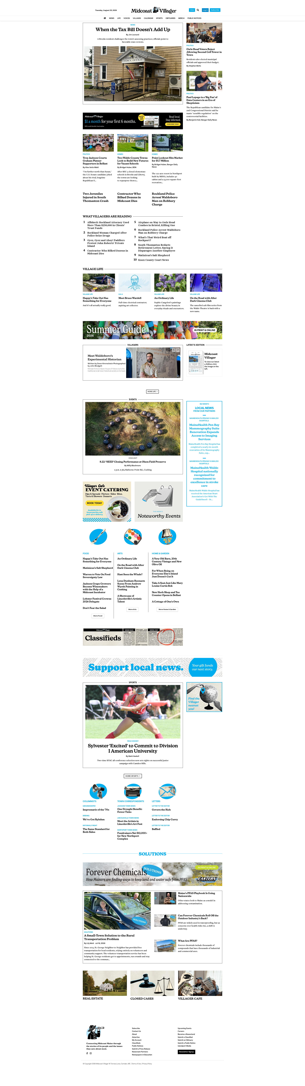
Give (192, 10)
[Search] (198, 10)
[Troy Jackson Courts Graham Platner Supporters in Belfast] (98, 143)
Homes (120, 154)
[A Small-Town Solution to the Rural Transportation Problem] (117, 902)
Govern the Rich (161, 801)
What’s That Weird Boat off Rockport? (154, 239)
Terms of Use (136, 1055)
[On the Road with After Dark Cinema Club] (206, 283)
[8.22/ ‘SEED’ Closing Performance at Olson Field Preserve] (132, 420)
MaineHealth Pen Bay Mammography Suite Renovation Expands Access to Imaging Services (204, 423)
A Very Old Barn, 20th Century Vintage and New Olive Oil (167, 553)
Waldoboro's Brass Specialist (108, 350)
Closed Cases (142, 990)
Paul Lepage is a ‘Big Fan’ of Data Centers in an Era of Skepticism (201, 100)
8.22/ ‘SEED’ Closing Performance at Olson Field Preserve (133, 453)
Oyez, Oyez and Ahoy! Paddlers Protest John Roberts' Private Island (106, 243)
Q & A (121, 294)
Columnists (89, 793)
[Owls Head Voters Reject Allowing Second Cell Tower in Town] (204, 33)
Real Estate (93, 990)
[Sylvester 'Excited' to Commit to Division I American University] (132, 703)
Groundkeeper (89, 798)
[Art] (132, 528)
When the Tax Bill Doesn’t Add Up (133, 30)
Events (133, 391)
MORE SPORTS (131, 768)
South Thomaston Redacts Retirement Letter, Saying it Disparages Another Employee (156, 248)
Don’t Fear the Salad (94, 600)
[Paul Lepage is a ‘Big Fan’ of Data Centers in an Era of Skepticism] (204, 81)
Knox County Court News (153, 260)
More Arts (132, 601)
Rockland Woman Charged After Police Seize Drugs (107, 234)
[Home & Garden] (167, 528)
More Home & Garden (167, 601)
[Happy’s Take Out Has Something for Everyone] (99, 283)
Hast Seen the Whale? (129, 566)
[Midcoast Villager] (195, 362)
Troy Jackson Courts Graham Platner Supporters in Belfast (95, 161)
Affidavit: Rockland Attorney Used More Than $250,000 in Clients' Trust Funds (108, 225)
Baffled (156, 821)
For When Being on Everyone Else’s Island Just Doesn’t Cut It (165, 565)
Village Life (88, 294)
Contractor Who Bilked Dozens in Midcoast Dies (129, 198)
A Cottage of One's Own (165, 593)
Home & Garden (160, 545)
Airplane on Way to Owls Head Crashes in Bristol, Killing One (156, 224)
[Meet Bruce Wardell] (135, 283)
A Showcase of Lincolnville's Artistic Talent (129, 591)
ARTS (120, 545)
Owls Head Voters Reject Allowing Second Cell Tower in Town (204, 52)
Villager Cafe (190, 990)
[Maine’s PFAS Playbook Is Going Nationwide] (165, 890)
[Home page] (153, 10)
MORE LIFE (152, 383)
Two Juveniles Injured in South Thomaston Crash (96, 198)
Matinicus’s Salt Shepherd (154, 255)
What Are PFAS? (187, 932)
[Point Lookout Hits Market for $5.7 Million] (167, 143)
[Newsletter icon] (200, 974)
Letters (156, 793)
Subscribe (215, 10)
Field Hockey (132, 733)
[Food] (98, 528)
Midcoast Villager (102, 1055)
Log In (205, 10)
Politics (86, 154)
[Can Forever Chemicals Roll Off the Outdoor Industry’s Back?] (165, 912)
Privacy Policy (147, 1055)
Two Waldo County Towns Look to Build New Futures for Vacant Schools (132, 161)
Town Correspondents (130, 793)
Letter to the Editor (161, 798)
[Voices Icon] (98, 783)
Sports (133, 674)
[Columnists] (132, 783)
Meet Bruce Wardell (130, 298)
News (132, 25)
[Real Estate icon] (105, 974)
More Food (97, 607)
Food (86, 545)
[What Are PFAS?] (165, 937)
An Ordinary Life (164, 298)
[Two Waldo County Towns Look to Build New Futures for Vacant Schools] (132, 143)
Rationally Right (90, 817)
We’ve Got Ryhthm (94, 811)
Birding (86, 807)
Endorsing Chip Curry (165, 811)
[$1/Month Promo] (133, 121)
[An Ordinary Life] (170, 283)
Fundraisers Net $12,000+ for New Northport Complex (132, 828)
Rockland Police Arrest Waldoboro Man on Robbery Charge (159, 231)
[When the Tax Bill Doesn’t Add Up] (133, 73)
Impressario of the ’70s (96, 801)
